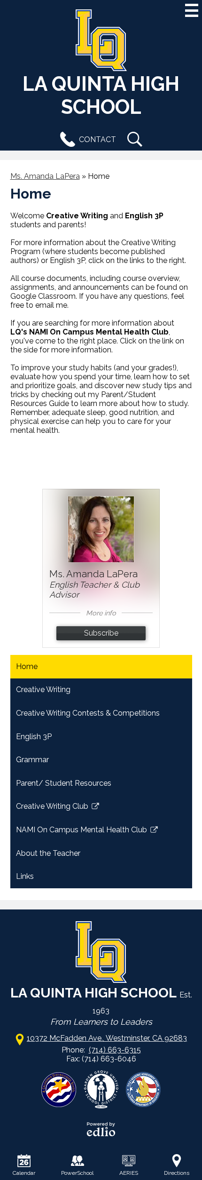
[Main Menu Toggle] (191, 10)
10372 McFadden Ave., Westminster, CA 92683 (107, 1038)
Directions (176, 1173)
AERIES (128, 1173)
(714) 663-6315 (115, 1049)
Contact (97, 139)
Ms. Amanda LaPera (45, 176)
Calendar (24, 1173)
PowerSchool (77, 1173)
